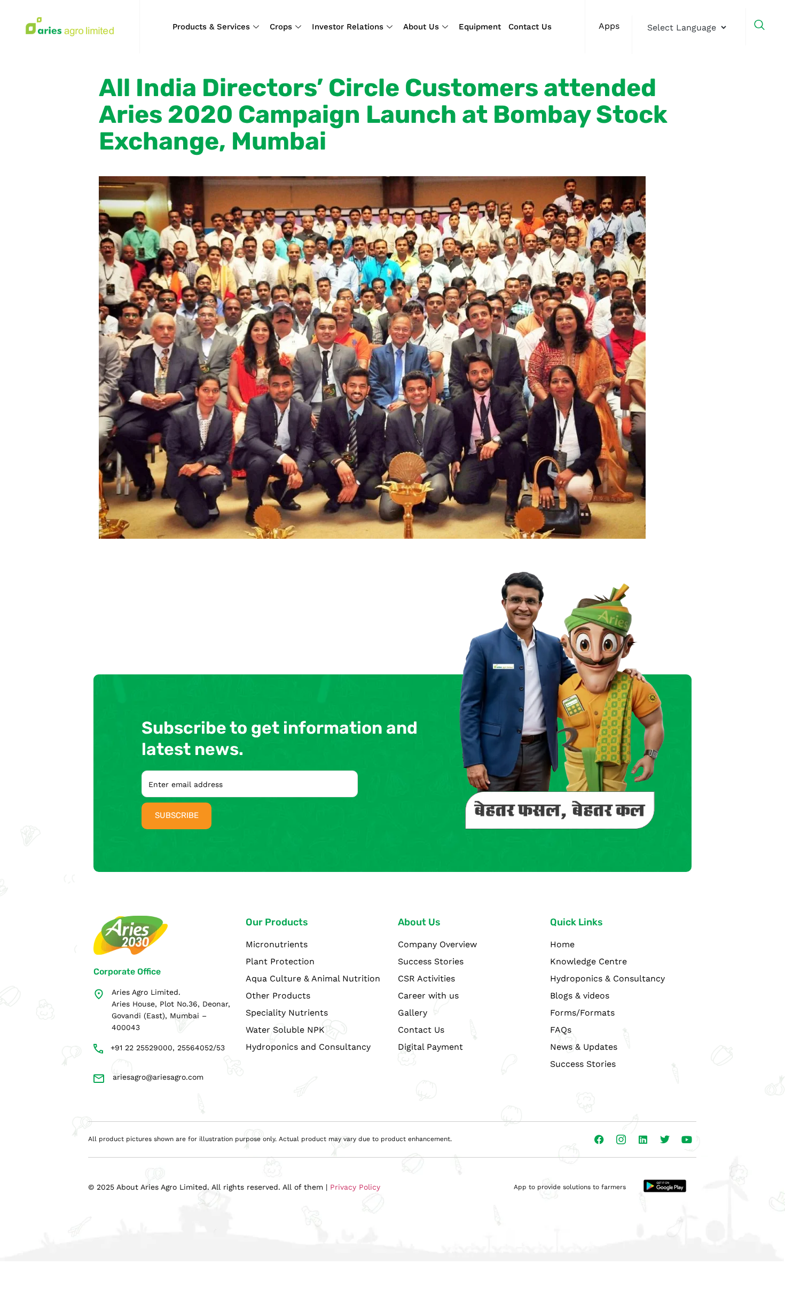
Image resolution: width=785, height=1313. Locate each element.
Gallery (412, 1013)
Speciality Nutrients (287, 1013)
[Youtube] (686, 1139)
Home (562, 944)
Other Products (278, 995)
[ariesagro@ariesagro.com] (98, 1078)
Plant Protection (280, 961)
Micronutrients (277, 944)
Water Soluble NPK (285, 1030)
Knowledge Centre (588, 961)
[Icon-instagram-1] (621, 1139)
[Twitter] (664, 1139)
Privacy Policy (355, 1187)
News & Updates (583, 1047)
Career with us (428, 995)
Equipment (480, 27)
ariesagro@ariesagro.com (158, 1077)
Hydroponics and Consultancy (308, 1047)
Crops (281, 27)
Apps (609, 26)
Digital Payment (430, 1047)
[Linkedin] (643, 1139)
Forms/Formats (582, 1013)
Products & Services (211, 27)
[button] (764, 26)
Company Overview (437, 944)
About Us (421, 27)
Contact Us (530, 27)
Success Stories (431, 961)
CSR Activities (426, 978)
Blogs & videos (579, 995)
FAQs (560, 1030)
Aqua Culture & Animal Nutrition (313, 978)
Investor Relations (347, 27)
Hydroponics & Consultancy (607, 978)
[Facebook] (599, 1139)
